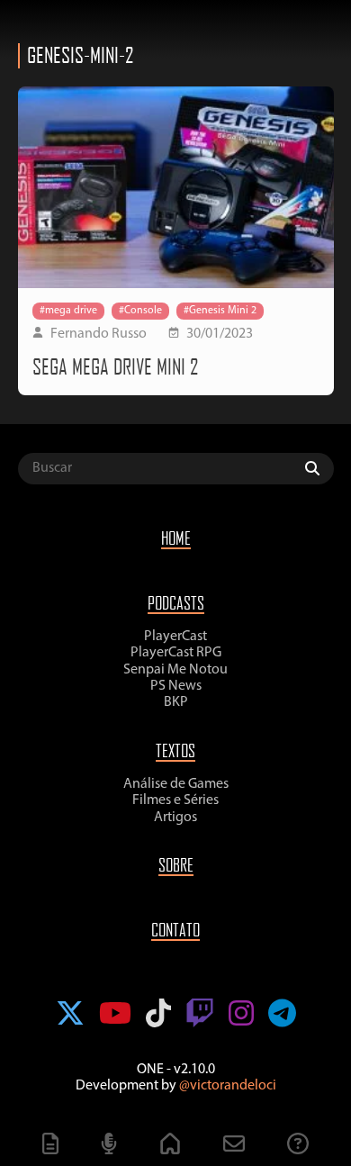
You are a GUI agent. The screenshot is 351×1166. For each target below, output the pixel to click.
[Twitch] (199, 1015)
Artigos (175, 817)
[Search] (317, 468)
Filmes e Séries (175, 800)
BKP (176, 702)
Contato (175, 929)
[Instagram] (241, 1015)
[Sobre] (298, 1145)
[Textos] (50, 1145)
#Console (140, 310)
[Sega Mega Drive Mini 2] (176, 187)
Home (176, 538)
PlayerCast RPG (175, 653)
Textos (175, 750)
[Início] (170, 1145)
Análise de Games (176, 784)
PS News (176, 686)
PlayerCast (175, 636)
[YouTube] (115, 1015)
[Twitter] (70, 1015)
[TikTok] (158, 1015)
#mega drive (68, 310)
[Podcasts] (109, 1145)
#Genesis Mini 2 (220, 310)
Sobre (176, 864)
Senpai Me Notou (175, 670)
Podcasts (176, 602)
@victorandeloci (227, 1086)
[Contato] (234, 1145)
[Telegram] (282, 1015)
